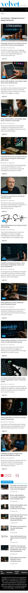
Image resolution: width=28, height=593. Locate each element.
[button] (26, 10)
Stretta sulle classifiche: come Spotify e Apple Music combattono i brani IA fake (13, 119)
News (4, 39)
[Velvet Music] (14, 3)
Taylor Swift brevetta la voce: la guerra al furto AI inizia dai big (18, 538)
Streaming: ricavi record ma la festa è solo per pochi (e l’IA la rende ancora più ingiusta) (14, 44)
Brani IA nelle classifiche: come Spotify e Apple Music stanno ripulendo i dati (14, 82)
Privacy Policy (17, 572)
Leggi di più (4, 58)
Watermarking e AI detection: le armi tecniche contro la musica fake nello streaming (14, 341)
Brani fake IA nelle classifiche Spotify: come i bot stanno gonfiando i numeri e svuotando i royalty (13, 379)
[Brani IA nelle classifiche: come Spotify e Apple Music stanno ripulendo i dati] (14, 70)
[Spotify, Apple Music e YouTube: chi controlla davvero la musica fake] (14, 406)
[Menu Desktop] (2, 9)
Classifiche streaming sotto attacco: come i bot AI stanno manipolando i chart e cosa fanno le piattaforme (13, 264)
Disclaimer (10, 572)
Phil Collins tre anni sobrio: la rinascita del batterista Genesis (18, 528)
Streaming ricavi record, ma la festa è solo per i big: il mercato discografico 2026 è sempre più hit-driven (14, 158)
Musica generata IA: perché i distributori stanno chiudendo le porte (12, 303)
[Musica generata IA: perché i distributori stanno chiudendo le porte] (14, 292)
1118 (17, 475)
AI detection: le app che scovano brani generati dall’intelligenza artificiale (11, 454)
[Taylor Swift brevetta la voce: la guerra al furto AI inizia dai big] (14, 218)
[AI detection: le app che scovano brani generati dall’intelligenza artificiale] (14, 443)
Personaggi (5, 192)
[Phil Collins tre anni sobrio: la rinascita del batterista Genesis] (14, 185)
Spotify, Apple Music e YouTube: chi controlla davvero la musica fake (13, 418)
